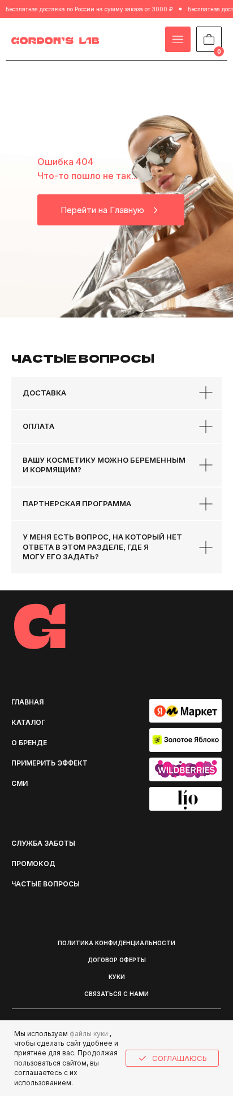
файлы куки (89, 1033)
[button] (45, 843)
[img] (55, 40)
